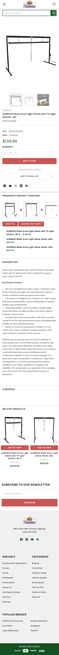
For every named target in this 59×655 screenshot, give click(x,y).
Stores (5, 568)
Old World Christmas (12, 621)
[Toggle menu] (4, 4)
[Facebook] (4, 186)
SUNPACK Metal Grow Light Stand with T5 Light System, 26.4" (14, 456)
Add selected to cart (31, 224)
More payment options (29, 169)
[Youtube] (32, 539)
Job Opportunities (11, 592)
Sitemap (6, 602)
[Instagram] (27, 539)
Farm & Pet (37, 587)
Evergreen (35, 625)
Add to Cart (14, 447)
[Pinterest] (26, 186)
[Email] (10, 186)
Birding (35, 563)
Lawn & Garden (39, 577)
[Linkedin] (21, 186)
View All (34, 630)
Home (5, 573)
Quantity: (7, 147)
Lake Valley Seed (10, 630)
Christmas (37, 568)
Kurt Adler (7, 625)
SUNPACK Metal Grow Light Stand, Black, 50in (29, 247)
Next (56, 442)
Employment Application (14, 563)
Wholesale (7, 577)
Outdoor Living (39, 573)
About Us (6, 587)
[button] (29, 176)
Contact (6, 597)
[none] (29, 55)
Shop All (36, 597)
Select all (10, 224)
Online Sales (8, 582)
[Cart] (54, 4)
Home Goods (38, 582)
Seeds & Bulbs (39, 592)
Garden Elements (39, 621)
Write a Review (9, 121)
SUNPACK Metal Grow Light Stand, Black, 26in (29, 239)
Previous (3, 442)
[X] (15, 186)
